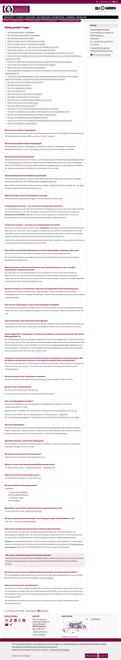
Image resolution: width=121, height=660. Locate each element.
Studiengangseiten (11, 369)
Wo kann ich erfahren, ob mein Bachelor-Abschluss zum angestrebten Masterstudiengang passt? (39, 61)
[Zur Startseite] (16, 10)
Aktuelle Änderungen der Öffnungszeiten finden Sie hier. (101, 49)
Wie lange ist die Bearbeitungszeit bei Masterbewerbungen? (27, 117)
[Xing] (11, 625)
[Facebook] (24, 620)
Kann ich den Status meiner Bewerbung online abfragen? (26, 67)
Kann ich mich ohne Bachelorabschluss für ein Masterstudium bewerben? (32, 114)
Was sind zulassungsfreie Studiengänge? (21, 32)
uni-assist (80, 185)
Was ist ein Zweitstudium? (16, 91)
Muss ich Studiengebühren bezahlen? (19, 88)
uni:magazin (81, 17)
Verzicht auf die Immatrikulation (30, 310)
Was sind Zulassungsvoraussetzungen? (20, 38)
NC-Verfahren (34, 149)
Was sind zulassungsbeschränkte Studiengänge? (23, 35)
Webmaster (44, 610)
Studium (20, 17)
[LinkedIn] (15, 620)
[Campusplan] (75, 633)
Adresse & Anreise (40, 631)
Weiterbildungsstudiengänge (18, 417)
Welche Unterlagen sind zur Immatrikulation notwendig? (26, 44)
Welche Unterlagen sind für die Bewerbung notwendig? (25, 41)
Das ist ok (103, 655)
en (116, 1)
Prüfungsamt (43, 379)
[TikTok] (11, 620)
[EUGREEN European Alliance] (106, 12)
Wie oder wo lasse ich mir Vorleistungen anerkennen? (25, 82)
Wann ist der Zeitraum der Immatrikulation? (22, 123)
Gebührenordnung (61, 433)
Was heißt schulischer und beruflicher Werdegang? (24, 93)
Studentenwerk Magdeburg (18, 492)
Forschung (30, 17)
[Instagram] (6, 620)
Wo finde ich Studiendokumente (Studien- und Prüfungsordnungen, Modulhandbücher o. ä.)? (38, 111)
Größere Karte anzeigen (70, 637)
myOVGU (31, 178)
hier (39, 188)
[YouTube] (6, 625)
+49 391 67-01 (39, 628)
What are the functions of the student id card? (23, 102)
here (39, 478)
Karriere (70, 17)
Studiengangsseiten (15, 162)
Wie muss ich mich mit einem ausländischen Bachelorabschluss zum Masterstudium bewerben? (39, 120)
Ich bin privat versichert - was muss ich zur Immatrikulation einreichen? (31, 50)
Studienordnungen (42, 291)
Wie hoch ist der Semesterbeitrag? (19, 85)
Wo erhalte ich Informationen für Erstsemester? (23, 96)
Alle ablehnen (91, 655)
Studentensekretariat (33, 467)
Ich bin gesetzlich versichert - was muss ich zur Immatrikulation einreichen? (33, 47)
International (58, 17)
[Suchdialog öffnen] (97, 1)
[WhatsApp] (19, 620)
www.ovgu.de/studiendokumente (25, 521)
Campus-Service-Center (15, 467)
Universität (9, 17)
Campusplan (95, 618)
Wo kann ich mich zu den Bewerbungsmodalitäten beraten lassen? (29, 99)
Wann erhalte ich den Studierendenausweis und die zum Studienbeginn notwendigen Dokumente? (40, 53)
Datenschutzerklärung (59, 649)
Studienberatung (49, 467)
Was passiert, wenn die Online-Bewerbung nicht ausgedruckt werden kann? (33, 108)
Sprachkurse (36, 417)
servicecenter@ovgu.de (101, 54)
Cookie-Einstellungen (21, 655)
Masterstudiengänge (47, 577)
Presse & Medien (39, 634)
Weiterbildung (43, 17)
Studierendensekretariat (33, 511)
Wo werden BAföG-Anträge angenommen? (21, 105)
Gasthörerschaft (35, 414)
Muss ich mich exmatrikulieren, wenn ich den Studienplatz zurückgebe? (31, 64)
